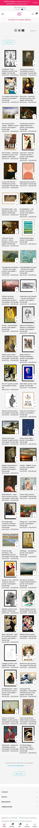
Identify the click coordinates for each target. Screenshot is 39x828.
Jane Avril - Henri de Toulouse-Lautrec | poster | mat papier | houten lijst (27, 155)
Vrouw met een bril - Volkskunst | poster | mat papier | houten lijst (10, 184)
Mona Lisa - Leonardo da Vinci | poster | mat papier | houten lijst (27, 98)
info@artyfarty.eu (21, 7)
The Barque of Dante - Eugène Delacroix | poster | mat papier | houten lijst (27, 126)
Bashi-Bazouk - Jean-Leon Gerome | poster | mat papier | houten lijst (10, 496)
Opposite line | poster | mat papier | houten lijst (28, 183)
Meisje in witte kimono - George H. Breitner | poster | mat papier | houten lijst (10, 468)
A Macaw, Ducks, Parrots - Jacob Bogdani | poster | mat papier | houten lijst (9, 241)
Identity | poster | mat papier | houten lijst (9, 610)
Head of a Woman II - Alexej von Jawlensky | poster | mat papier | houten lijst (27, 328)
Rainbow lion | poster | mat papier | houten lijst (28, 635)
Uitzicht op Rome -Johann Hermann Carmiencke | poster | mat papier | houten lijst (10, 299)
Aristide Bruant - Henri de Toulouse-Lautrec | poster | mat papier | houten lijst (9, 691)
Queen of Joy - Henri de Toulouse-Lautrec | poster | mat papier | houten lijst (10, 583)
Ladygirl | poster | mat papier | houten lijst (9, 664)
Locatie (18, 9)
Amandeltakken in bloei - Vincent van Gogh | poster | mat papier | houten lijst (28, 270)
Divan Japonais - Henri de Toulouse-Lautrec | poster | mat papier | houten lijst (10, 637)
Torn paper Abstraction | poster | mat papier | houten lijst (10, 98)
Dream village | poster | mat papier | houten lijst (28, 610)
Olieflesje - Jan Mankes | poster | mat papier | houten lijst (28, 553)
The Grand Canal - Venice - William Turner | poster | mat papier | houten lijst (10, 126)
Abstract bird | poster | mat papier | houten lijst (10, 412)
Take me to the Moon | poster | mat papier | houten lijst (27, 413)
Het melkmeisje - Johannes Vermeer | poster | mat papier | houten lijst (9, 524)
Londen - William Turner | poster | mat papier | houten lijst (28, 467)
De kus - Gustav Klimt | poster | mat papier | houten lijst (10, 327)
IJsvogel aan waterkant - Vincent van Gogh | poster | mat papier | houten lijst (10, 270)
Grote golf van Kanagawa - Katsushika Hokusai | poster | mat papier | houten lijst (28, 691)
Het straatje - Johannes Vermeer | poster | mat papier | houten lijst (10, 155)
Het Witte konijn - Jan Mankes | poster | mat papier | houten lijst (9, 211)
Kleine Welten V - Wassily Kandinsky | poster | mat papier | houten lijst (27, 357)
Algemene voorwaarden (9, 818)
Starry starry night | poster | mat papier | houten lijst (27, 440)
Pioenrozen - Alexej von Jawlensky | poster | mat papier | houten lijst (10, 747)
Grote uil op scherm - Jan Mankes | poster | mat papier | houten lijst (28, 71)
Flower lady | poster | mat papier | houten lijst (28, 495)
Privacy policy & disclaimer (28, 818)
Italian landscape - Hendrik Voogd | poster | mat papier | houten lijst (10, 440)
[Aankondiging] (17, 2)
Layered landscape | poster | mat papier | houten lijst (27, 240)
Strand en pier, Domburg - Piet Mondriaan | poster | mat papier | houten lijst (10, 554)
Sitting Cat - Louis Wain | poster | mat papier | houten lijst (28, 523)
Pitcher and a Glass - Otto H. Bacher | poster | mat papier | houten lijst (10, 356)
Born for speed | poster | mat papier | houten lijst (10, 386)
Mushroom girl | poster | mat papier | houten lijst (28, 664)
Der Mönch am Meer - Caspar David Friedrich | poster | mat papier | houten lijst (28, 583)
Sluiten (35, 2)
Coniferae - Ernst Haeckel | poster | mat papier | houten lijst (9, 71)
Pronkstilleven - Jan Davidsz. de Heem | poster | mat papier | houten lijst (27, 212)
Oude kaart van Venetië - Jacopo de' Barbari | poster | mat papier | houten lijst (28, 299)
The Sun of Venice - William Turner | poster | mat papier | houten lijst (10, 720)
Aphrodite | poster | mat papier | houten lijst (28, 385)
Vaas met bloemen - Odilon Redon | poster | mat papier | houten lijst (28, 720)
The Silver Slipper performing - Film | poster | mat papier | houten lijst (27, 748)
